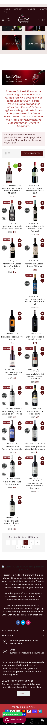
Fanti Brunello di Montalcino (35, 412)
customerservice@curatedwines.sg (27, 653)
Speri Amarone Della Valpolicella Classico (12, 227)
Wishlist (31, 9)
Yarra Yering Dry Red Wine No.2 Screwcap (35, 447)
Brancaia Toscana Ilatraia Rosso (35, 338)
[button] (8, 19)
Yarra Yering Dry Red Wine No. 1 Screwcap (12, 412)
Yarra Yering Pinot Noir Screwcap (12, 483)
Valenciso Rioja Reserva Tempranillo (12, 447)
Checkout (17, 9)
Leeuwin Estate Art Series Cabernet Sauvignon (35, 376)
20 (23, 547)
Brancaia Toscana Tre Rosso (12, 338)
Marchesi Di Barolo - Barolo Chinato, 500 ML (35, 301)
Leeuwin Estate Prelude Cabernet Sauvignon (35, 485)
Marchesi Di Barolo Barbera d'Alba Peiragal (35, 228)
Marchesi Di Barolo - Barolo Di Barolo (35, 265)
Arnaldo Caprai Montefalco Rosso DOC (35, 190)
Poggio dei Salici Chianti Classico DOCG (12, 523)
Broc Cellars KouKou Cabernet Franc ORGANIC (12, 190)
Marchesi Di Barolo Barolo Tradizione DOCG (12, 266)
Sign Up (23, 693)
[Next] (29, 547)
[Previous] (8, 542)
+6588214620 (16, 643)
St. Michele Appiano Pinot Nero (12, 373)
